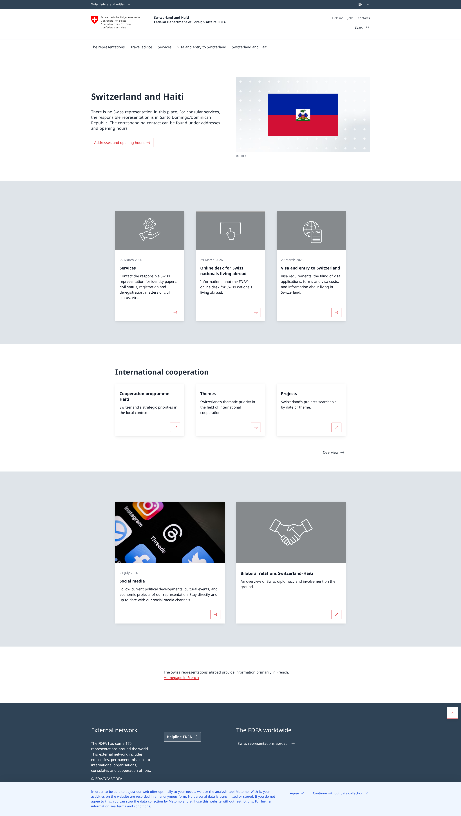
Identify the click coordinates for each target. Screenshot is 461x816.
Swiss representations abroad (263, 743)
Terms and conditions (133, 806)
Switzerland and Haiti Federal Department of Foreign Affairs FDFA (190, 19)
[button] (108, 47)
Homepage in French (181, 677)
